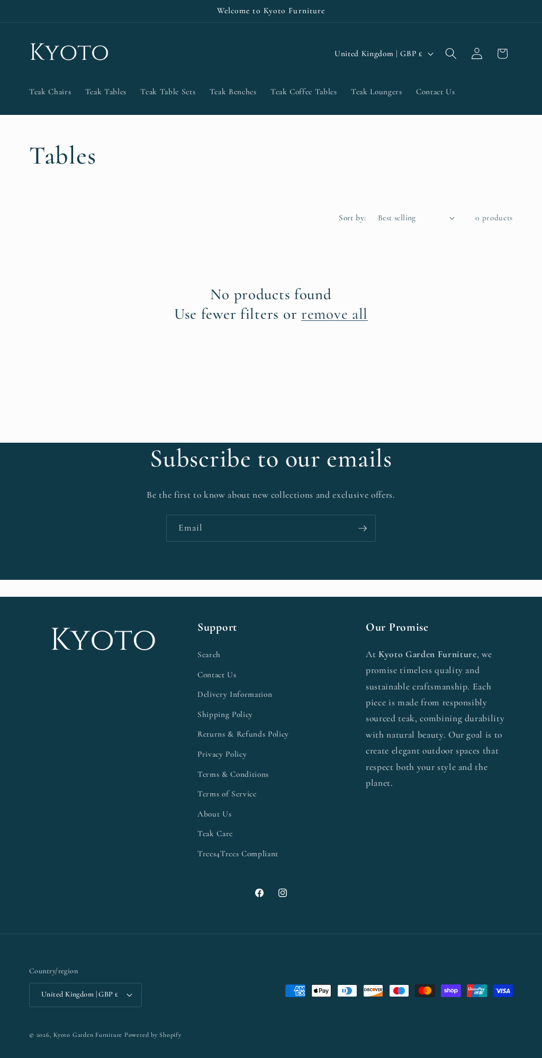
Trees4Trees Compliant (237, 853)
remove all (334, 313)
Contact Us (217, 674)
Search (209, 654)
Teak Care (215, 833)
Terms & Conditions (233, 774)
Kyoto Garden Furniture (87, 1034)
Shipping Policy (225, 714)
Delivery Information (234, 694)
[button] (451, 53)
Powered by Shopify (153, 1034)
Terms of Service (227, 794)
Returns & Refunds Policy (243, 734)
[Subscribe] (362, 528)
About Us (214, 814)
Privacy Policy (222, 754)
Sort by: (352, 217)
